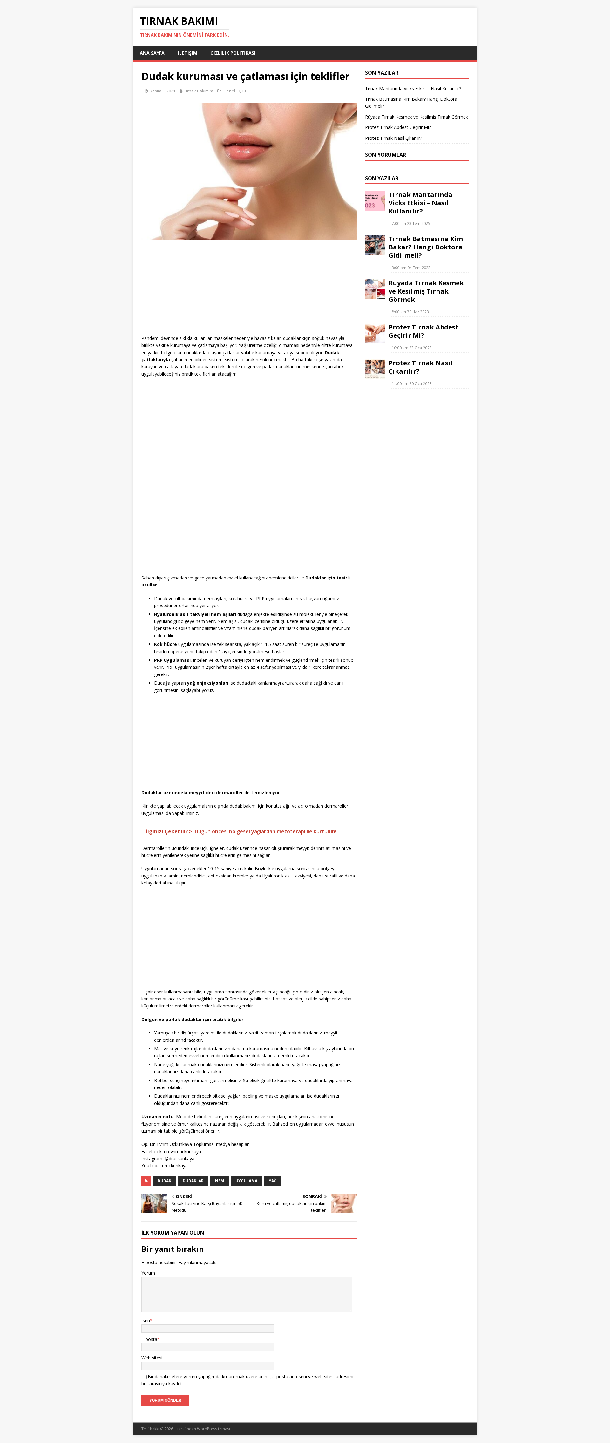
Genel (229, 91)
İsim (145, 1321)
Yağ (273, 1180)
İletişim (187, 53)
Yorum (148, 1273)
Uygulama (246, 1180)
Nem (219, 1180)
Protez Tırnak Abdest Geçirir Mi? (398, 127)
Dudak (164, 1180)
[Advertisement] (249, 290)
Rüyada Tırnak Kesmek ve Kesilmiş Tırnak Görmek (416, 117)
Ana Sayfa (152, 53)
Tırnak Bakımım (198, 91)
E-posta (149, 1339)
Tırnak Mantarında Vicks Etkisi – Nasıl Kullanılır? (413, 88)
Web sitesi (151, 1358)
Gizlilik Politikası (232, 53)
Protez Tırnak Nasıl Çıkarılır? (393, 138)
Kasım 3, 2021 (162, 91)
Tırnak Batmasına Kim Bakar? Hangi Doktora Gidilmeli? (426, 247)
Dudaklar (193, 1180)
